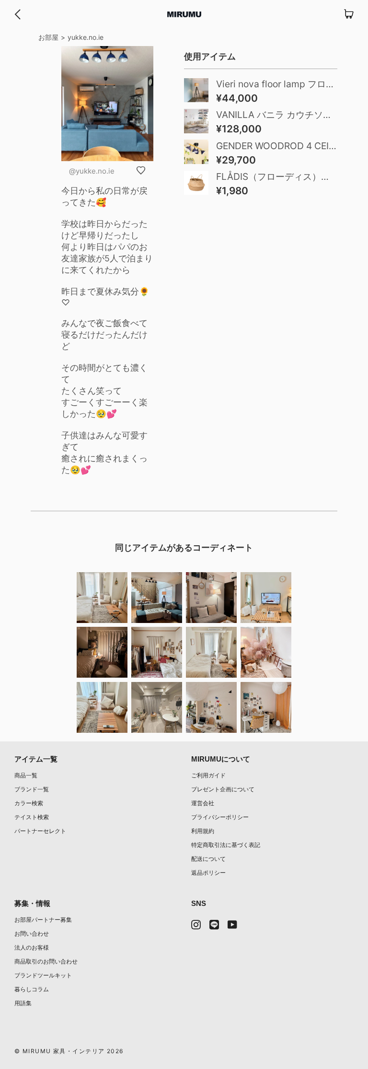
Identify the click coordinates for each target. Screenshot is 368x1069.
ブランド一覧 (31, 789)
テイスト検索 (31, 817)
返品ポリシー (208, 872)
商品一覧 (25, 775)
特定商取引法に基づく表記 (225, 844)
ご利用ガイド (208, 775)
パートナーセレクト (40, 830)
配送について (208, 858)
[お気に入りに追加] (141, 170)
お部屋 (48, 37)
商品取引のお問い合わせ (46, 961)
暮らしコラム (31, 989)
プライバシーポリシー (220, 817)
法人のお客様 (31, 947)
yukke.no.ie (86, 37)
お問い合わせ (31, 933)
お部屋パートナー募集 (43, 919)
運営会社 (202, 803)
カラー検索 (28, 803)
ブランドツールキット (43, 975)
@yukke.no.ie (92, 171)
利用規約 (202, 830)
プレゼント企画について (222, 789)
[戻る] (17, 14)
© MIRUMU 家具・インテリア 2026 (69, 1051)
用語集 (23, 1003)
